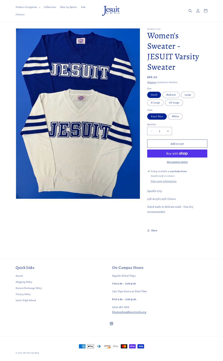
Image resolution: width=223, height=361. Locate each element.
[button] (28, 7)
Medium (171, 94)
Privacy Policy (23, 294)
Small (154, 94)
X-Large (155, 102)
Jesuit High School (26, 300)
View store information (163, 181)
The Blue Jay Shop (31, 353)
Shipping (151, 82)
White (175, 116)
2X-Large (174, 102)
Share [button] (154, 230)
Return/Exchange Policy (29, 288)
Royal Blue (157, 116)
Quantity (151, 124)
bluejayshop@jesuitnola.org (129, 312)
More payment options (177, 162)
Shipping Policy (24, 282)
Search (19, 276)
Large (188, 94)
